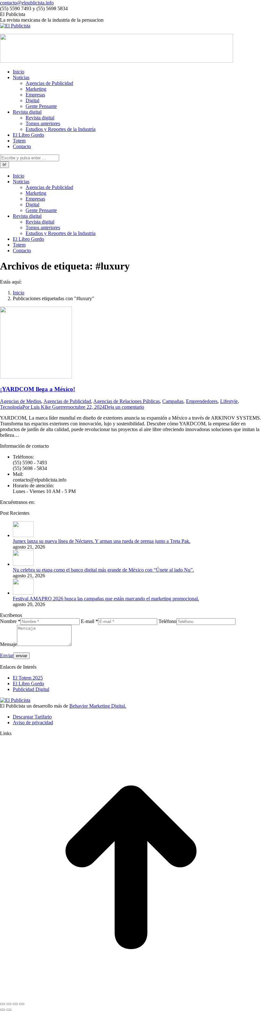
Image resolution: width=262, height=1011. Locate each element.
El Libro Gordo (28, 683)
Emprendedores (202, 401)
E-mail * (89, 621)
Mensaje (8, 644)
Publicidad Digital (31, 689)
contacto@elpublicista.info (27, 2)
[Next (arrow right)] (9, 1010)
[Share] (9, 1004)
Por (46, 407)
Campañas (172, 401)
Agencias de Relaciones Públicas (126, 401)
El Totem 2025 (28, 677)
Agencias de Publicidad (67, 401)
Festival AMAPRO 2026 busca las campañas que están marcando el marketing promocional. (106, 598)
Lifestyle (229, 401)
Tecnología (11, 407)
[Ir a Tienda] (131, 996)
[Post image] (23, 535)
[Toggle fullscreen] (15, 1004)
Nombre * (10, 621)
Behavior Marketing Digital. (97, 706)
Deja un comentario (124, 407)
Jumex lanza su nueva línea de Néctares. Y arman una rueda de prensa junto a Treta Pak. (101, 541)
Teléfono (167, 621)
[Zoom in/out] (21, 1004)
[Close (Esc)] (2, 1004)
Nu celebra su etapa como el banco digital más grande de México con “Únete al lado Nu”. (103, 570)
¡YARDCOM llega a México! (37, 389)
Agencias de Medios (20, 401)
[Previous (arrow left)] (2, 1010)
